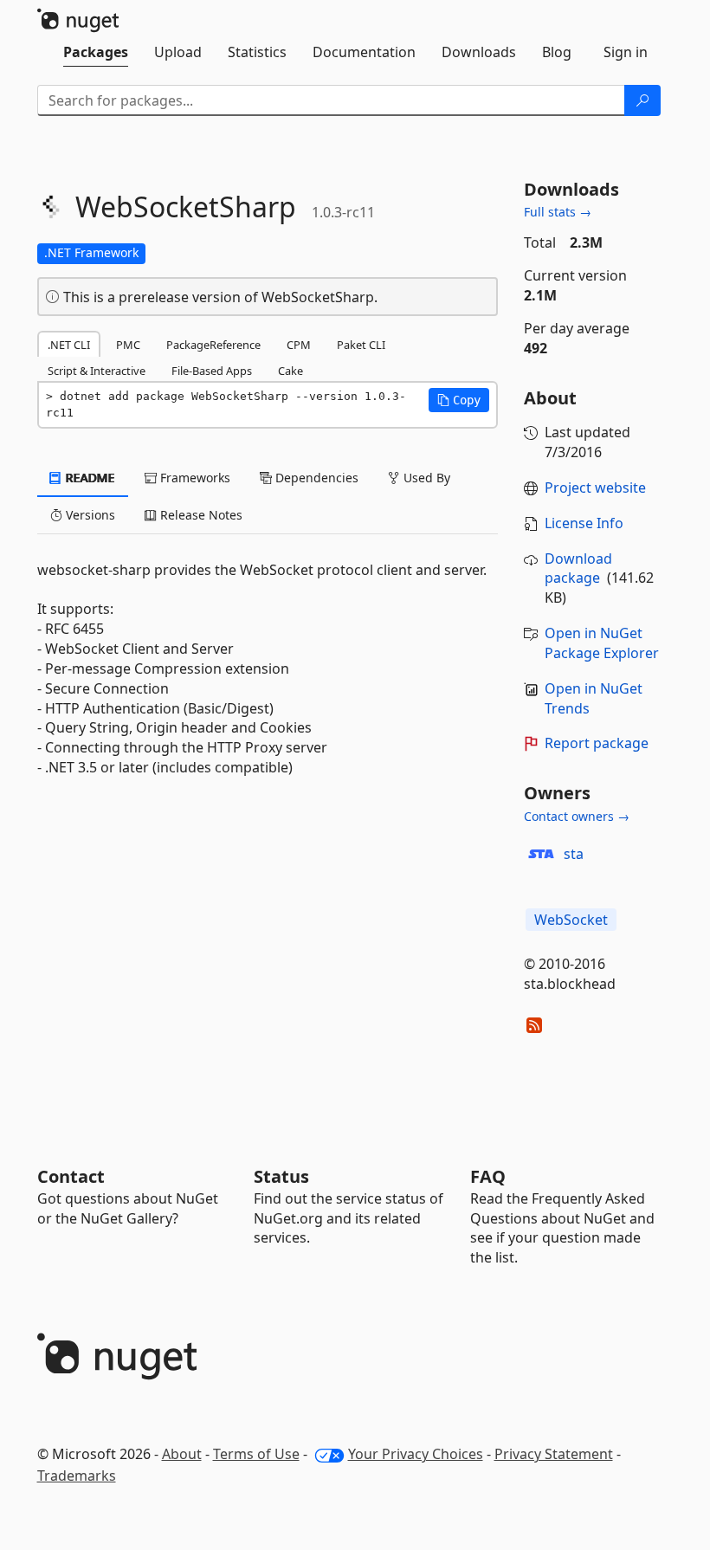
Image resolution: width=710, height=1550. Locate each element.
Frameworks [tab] (193, 477)
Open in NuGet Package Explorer (602, 642)
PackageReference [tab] (213, 344)
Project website (595, 487)
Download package (578, 568)
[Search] (642, 100)
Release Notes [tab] (199, 515)
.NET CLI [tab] (69, 344)
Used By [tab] (425, 477)
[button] (459, 400)
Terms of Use (256, 1453)
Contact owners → (576, 816)
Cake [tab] (290, 370)
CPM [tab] (299, 344)
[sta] (541, 853)
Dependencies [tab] (315, 477)
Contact (71, 1176)
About (182, 1453)
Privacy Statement (553, 1453)
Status (281, 1176)
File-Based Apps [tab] (211, 370)
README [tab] (88, 477)
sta (574, 853)
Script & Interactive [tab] (96, 370)
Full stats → (557, 211)
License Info (584, 523)
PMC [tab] (128, 344)
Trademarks (76, 1475)
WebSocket (571, 919)
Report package (597, 742)
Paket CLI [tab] (361, 344)
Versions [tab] (88, 515)
